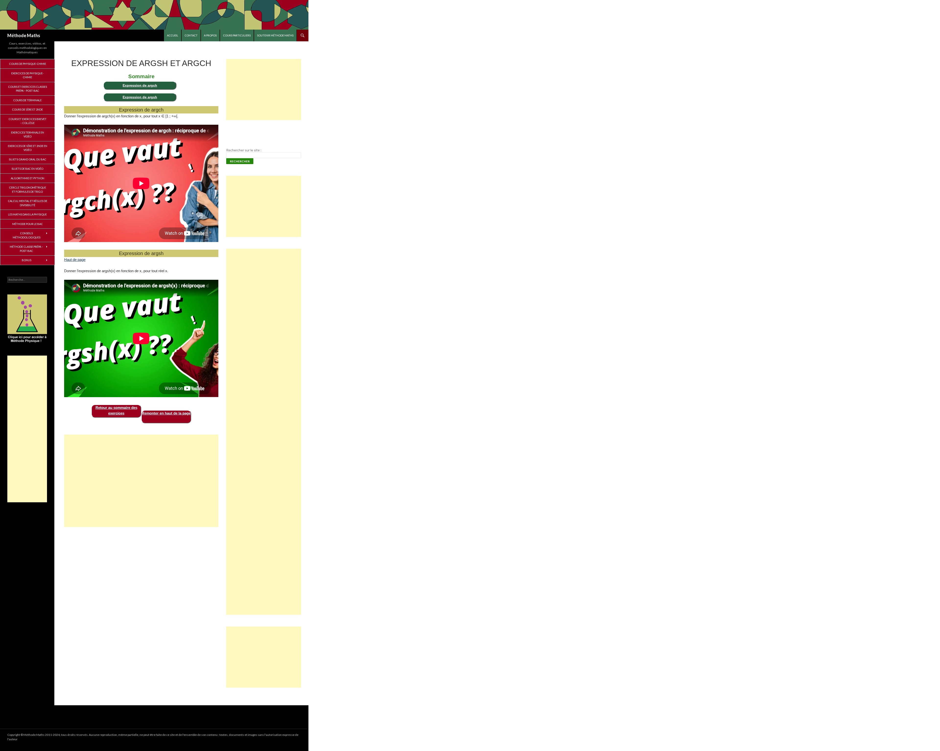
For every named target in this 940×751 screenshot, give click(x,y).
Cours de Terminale (27, 100)
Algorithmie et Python (27, 178)
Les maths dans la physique (27, 214)
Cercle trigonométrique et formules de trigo (27, 189)
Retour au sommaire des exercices (116, 410)
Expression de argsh (140, 97)
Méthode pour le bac (27, 223)
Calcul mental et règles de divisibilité (27, 203)
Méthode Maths (23, 35)
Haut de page (74, 260)
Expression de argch (140, 85)
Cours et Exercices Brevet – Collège (28, 121)
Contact (191, 35)
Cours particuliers (237, 35)
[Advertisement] (141, 481)
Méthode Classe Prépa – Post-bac (26, 248)
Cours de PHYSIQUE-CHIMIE (27, 63)
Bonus (26, 260)
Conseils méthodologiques (26, 235)
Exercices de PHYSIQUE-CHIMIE (27, 75)
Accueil (172, 35)
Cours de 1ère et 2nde (27, 109)
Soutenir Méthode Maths (275, 35)
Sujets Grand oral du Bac (27, 159)
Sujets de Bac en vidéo (27, 168)
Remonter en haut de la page (166, 413)
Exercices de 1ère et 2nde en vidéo (27, 148)
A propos (210, 35)
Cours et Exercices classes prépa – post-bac (27, 88)
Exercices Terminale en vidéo (27, 134)
